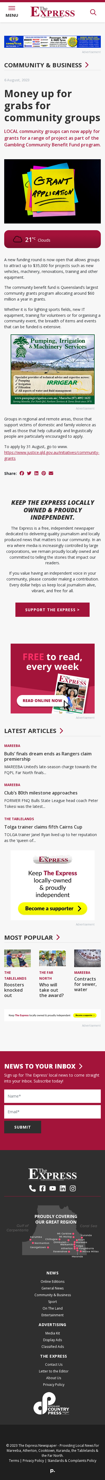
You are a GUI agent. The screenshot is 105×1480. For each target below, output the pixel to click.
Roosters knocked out (14, 990)
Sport (52, 1301)
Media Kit (52, 1333)
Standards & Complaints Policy (72, 1460)
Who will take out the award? (51, 990)
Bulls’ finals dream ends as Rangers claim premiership (48, 756)
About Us (53, 1378)
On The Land (53, 1308)
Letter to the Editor (54, 1371)
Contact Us (53, 1364)
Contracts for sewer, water (85, 984)
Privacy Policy (53, 1384)
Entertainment (52, 1315)
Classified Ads (52, 1346)
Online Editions (52, 1281)
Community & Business (43, 65)
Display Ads (52, 1340)
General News (52, 1288)
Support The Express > (52, 609)
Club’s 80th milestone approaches (41, 793)
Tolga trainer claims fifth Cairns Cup (43, 827)
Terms (14, 1460)
